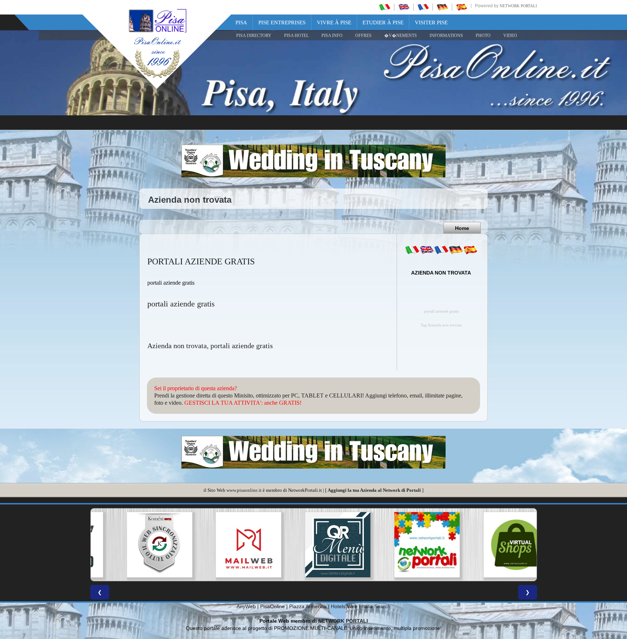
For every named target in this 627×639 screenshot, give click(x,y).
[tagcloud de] (455, 249)
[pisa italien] (442, 7)
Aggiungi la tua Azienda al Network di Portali (374, 490)
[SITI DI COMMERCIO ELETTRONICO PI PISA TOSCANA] (492, 544)
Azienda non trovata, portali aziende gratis (210, 346)
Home (462, 228)
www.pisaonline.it (244, 490)
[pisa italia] (384, 7)
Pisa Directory (253, 35)
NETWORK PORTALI (343, 621)
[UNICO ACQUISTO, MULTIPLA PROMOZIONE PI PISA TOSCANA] (402, 544)
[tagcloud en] (426, 249)
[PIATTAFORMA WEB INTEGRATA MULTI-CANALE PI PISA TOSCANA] (135, 544)
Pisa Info (332, 35)
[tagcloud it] (412, 249)
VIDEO (510, 35)
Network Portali (518, 6)
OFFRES (363, 35)
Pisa (241, 22)
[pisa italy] (404, 7)
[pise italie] (423, 7)
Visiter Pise (431, 22)
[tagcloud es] (470, 249)
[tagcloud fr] (441, 249)
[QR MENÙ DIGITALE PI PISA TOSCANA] (313, 544)
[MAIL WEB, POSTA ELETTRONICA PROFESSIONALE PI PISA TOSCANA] (224, 544)
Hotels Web (344, 606)
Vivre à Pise (334, 22)
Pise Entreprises (282, 22)
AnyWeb (246, 606)
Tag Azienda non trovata (441, 325)
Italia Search (376, 606)
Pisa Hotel (296, 35)
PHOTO (483, 35)
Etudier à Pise (382, 22)
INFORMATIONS (446, 35)
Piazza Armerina (308, 606)
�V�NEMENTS (400, 35)
